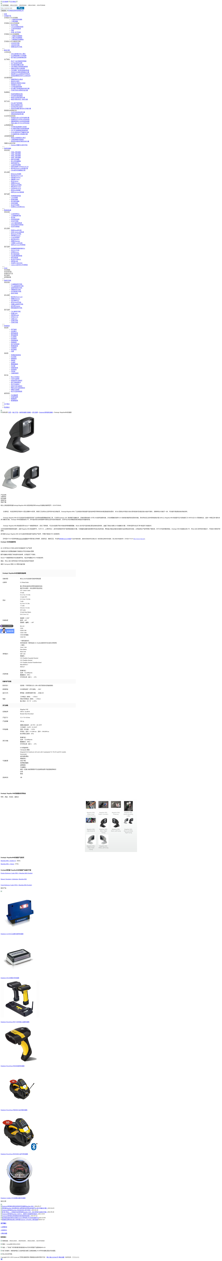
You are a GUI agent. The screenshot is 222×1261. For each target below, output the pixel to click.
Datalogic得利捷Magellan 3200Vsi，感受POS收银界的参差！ (20, 1214)
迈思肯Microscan (16, 188)
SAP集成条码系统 (16, 86)
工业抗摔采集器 (16, 28)
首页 (5, 14)
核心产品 (15, 412)
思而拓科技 (75, 1257)
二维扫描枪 (14, 21)
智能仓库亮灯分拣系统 (18, 68)
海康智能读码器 (16, 196)
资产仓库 (7, 101)
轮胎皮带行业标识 (16, 380)
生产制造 (7, 59)
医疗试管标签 (15, 344)
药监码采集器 (15, 219)
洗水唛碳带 (14, 395)
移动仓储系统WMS (17, 105)
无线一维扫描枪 (16, 154)
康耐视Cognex (15, 179)
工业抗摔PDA (15, 213)
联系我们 (7, 407)
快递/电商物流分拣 (17, 94)
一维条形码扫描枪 (16, 19)
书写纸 (13, 371)
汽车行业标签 (15, 378)
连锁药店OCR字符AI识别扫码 (20, 119)
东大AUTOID (15, 250)
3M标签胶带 (15, 373)
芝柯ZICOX (14, 317)
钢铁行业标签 (15, 389)
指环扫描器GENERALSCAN (20, 166)
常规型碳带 (14, 397)
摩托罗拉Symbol (16, 186)
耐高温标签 (14, 333)
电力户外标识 (15, 377)
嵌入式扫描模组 (16, 161)
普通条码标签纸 (16, 355)
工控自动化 (7, 52)
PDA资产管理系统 (16, 103)
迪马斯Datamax (15, 306)
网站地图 (61, 1257)
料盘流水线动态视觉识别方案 (20, 141)
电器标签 (14, 342)
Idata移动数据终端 (16, 255)
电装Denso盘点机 (16, 230)
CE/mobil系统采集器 (17, 26)
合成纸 (13, 362)
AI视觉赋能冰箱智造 (17, 139)
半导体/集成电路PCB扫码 (19, 126)
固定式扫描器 (15, 159)
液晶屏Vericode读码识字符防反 (20, 74)
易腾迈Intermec (15, 183)
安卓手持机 (14, 25)
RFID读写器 (8, 271)
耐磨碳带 (14, 398)
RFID (5, 268)
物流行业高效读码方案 (18, 97)
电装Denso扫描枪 (16, 185)
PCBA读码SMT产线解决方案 (20, 132)
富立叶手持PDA (16, 259)
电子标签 (7, 275)
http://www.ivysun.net (139, 538)
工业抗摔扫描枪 (16, 165)
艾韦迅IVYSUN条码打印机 (12, 41)
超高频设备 (7, 277)
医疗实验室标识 (16, 382)
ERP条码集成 (8, 77)
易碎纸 (13, 360)
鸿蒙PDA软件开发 (9, 143)
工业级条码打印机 (16, 284)
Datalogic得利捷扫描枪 (46, 412)
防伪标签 (14, 338)
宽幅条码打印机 (16, 289)
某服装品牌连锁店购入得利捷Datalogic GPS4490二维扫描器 (20, 1219)
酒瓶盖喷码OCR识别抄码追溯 (20, 121)
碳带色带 (7, 393)
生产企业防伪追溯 (16, 63)
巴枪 (12, 30)
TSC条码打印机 (16, 311)
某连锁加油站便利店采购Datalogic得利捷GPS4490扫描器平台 (20, 1217)
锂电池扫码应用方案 (17, 114)
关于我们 (7, 404)
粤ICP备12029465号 (52, 1257)
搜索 (21, 8)
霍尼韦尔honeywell (16, 297)
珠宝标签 (14, 349)
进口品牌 (7, 172)
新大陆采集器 (15, 254)
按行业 (6, 375)
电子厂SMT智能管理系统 (18, 61)
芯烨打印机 (14, 322)
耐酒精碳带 (14, 400)
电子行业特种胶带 (16, 391)
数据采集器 (7, 210)
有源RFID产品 (8, 273)
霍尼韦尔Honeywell (17, 175)
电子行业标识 (15, 384)
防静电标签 (14, 340)
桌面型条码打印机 (16, 287)
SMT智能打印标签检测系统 (19, 66)
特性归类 (7, 150)
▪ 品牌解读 (4, 1227)
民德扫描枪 (14, 199)
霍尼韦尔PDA (15, 239)
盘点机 (13, 217)
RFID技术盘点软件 (17, 106)
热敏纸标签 (14, 367)
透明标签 (14, 358)
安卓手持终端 (15, 226)
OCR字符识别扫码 (9, 116)
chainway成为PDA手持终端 (19, 265)
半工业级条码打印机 (17, 286)
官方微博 (5, 1)
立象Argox (14, 318)
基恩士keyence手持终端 (18, 244)
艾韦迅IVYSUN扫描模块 (11, 34)
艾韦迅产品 (7, 15)
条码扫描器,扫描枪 (25, 412)
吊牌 (12, 351)
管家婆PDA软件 (16, 85)
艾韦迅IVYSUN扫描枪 (11, 17)
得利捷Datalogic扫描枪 (65, 538)
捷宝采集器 (14, 257)
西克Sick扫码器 (15, 190)
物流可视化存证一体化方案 (19, 99)
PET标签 (13, 357)
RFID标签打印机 (16, 291)
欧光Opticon (14, 181)
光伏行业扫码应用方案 (18, 112)
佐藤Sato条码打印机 (17, 304)
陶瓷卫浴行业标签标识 (18, 388)
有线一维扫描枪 (16, 157)
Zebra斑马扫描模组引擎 (18, 170)
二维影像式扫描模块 (17, 39)
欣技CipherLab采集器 (17, 232)
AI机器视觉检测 (9, 136)
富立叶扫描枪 (15, 205)
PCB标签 (14, 336)
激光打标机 (14, 293)
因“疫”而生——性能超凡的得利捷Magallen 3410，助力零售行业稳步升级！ (25, 1212)
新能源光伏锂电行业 (10, 110)
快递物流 (7, 92)
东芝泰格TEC (15, 300)
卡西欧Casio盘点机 (17, 243)
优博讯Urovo (15, 252)
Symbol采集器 (15, 237)
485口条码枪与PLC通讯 (18, 54)
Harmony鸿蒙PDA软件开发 (19, 145)
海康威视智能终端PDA (18, 248)
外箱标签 (14, 347)
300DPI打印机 (15, 45)
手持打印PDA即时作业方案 (19, 90)
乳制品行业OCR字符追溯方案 (20, 117)
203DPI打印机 (15, 43)
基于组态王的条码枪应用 (18, 57)
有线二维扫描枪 (16, 155)
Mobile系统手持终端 (17, 224)
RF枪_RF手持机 (16, 32)
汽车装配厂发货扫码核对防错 (20, 70)
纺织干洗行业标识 (16, 386)
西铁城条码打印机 (16, 308)
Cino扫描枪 (14, 197)
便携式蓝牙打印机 (16, 47)
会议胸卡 (14, 331)
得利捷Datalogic (16, 177)
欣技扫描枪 (14, 203)
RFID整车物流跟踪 (17, 95)
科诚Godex (14, 313)
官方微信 (13, 1)
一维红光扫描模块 (16, 37)
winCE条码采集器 (16, 223)
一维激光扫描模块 (16, 36)
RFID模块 (7, 270)
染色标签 (14, 369)
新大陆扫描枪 (15, 201)
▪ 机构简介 (4, 1230)
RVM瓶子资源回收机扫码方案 (20, 88)
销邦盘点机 (14, 261)
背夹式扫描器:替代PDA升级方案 (21, 108)
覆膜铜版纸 (14, 364)
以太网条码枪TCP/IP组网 (18, 55)
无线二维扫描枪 (16, 152)
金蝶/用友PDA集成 (17, 79)
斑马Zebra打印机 (16, 302)
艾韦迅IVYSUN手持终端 (11, 23)
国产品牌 (7, 194)
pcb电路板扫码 (8, 125)
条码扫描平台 (15, 163)
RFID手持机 (14, 221)
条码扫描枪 (7, 148)
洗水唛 (13, 366)
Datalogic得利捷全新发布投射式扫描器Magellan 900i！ (18, 1206)
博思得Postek (15, 315)
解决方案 (7, 50)
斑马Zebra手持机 (16, 234)
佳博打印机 (14, 320)
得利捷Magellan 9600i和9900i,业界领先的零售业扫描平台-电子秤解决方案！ (25, 1208)
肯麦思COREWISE (16, 263)
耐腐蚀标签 (14, 346)
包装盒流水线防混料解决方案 (20, 72)
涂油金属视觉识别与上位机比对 (21, 75)
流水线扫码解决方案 (17, 64)
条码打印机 (7, 280)
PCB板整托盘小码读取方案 (19, 134)
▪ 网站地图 (4, 1233)
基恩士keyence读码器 (17, 192)
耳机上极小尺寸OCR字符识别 (20, 123)
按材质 (6, 353)
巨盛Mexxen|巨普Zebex (18, 206)
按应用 (6, 327)
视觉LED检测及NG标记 (18, 137)
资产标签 (14, 329)
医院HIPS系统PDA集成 (18, 83)
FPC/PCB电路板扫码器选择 (19, 130)
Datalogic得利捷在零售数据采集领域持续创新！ (16, 1216)
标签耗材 (7, 326)
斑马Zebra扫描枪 (16, 174)
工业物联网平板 (16, 215)
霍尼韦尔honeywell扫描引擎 (19, 168)
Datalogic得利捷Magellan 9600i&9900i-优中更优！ (17, 1210)
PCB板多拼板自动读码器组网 (20, 128)
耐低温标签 (14, 335)
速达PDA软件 (15, 81)
